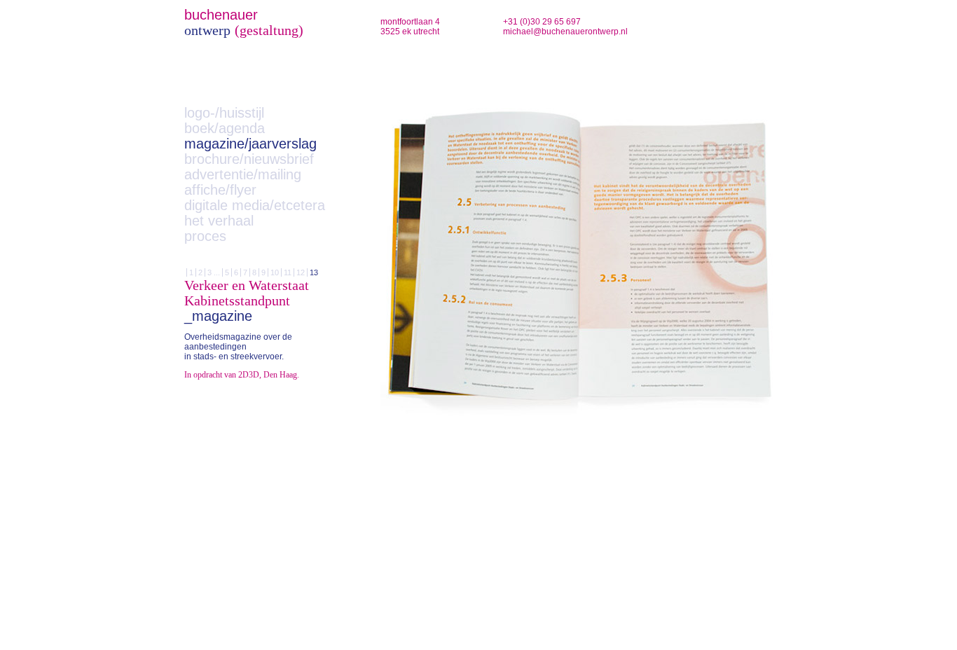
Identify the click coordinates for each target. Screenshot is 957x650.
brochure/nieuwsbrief (249, 159)
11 (287, 272)
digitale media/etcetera (254, 205)
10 (274, 272)
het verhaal (219, 220)
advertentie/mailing (242, 174)
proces (205, 236)
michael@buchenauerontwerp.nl (565, 31)
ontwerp (207, 30)
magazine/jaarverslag (250, 143)
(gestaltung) (269, 30)
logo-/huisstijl (224, 112)
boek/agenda (224, 128)
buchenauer (221, 14)
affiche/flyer (220, 190)
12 (300, 272)
